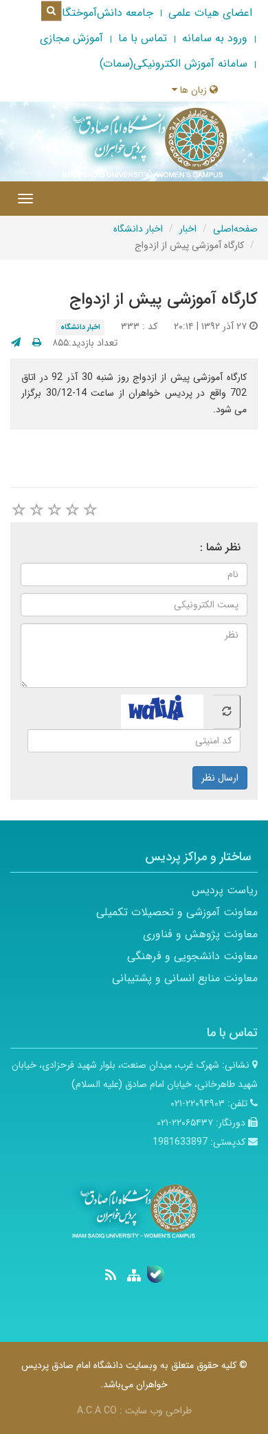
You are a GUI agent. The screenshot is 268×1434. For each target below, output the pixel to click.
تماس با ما (142, 38)
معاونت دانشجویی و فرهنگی (192, 956)
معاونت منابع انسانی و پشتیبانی (185, 978)
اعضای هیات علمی (210, 12)
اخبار (188, 228)
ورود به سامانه (214, 38)
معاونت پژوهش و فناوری (200, 934)
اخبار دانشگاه (138, 228)
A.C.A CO (97, 1410)
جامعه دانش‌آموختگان (103, 12)
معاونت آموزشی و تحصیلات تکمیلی (177, 912)
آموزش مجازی (71, 38)
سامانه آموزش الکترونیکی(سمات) (173, 63)
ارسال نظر (219, 777)
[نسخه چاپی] (36, 342)
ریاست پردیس (225, 890)
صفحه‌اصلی (235, 228)
